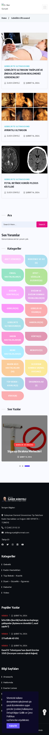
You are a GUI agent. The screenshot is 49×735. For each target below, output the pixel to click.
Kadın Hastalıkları (12, 338)
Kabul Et (13, 725)
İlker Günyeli (13, 83)
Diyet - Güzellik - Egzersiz (36, 277)
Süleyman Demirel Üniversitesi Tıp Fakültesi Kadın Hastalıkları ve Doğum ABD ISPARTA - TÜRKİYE (22, 519)
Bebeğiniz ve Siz (36, 261)
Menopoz (36, 350)
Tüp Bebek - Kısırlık (13, 384)
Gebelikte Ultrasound (20, 18)
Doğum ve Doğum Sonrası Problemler (36, 294)
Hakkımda (8, 682)
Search (42, 224)
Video (12, 396)
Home (4, 18)
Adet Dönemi (13, 259)
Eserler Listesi (10, 688)
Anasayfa (8, 676)
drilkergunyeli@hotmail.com (16, 532)
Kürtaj (36, 336)
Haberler (36, 322)
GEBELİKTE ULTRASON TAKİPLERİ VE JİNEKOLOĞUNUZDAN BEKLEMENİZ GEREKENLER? (23, 73)
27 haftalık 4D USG (10, 638)
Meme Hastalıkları (12, 352)
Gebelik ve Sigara (36, 310)
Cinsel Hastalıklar (13, 275)
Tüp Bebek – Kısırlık (12, 575)
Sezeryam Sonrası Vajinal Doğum (36, 368)
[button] (20, 466)
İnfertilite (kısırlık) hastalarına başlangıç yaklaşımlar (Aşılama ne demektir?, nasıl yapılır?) (20, 623)
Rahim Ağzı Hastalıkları (13, 368)
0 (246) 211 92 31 (12, 527)
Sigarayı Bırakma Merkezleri (24, 451)
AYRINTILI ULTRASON (15, 130)
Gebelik (13, 308)
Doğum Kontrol (13, 293)
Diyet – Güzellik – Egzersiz (16, 581)
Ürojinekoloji (36, 384)
